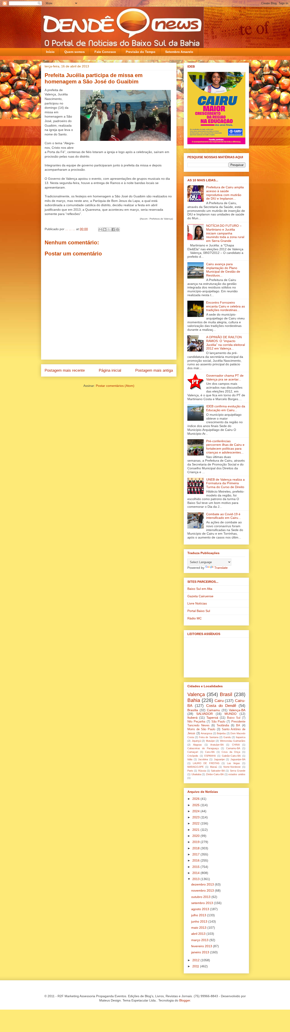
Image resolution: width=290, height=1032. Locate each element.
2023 (196, 817)
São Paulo (218, 721)
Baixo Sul (233, 717)
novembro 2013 (203, 890)
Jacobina (203, 759)
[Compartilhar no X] (109, 229)
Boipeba (221, 733)
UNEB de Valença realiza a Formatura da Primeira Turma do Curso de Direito (225, 483)
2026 (196, 799)
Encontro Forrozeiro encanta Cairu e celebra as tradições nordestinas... (225, 306)
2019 (196, 842)
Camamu (213, 710)
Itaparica (240, 737)
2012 (196, 960)
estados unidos (236, 774)
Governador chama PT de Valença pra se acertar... (225, 377)
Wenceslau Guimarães (233, 740)
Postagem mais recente (65, 370)
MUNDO (231, 714)
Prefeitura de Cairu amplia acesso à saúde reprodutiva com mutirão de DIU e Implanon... (225, 192)
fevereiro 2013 (202, 946)
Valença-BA (237, 710)
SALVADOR (204, 714)
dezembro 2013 (203, 884)
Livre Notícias (197, 603)
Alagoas (197, 744)
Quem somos (74, 52)
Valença (196, 694)
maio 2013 (199, 927)
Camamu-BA (233, 748)
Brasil (226, 694)
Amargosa (206, 733)
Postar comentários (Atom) (115, 385)
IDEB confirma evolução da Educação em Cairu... (225, 408)
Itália (189, 759)
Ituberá (192, 717)
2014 (196, 873)
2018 (196, 848)
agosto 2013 (200, 909)
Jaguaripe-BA (237, 759)
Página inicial (110, 370)
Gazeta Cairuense (200, 596)
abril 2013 (198, 933)
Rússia (202, 770)
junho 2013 (199, 921)
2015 (196, 867)
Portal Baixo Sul (198, 611)
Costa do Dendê (221, 706)
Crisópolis (192, 755)
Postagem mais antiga (154, 370)
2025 (196, 805)
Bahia (193, 700)
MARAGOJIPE (195, 766)
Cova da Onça (231, 752)
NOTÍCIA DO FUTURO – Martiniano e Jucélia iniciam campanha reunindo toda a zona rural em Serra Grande (225, 233)
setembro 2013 (202, 903)
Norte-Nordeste (232, 766)
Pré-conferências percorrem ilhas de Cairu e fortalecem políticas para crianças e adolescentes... (225, 446)
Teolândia (223, 725)
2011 (196, 966)
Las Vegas (233, 763)
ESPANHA (210, 755)
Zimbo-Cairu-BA (215, 774)
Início (50, 52)
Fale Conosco (105, 52)
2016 (196, 860)
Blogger (184, 1000)
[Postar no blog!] (104, 229)
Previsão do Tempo (140, 52)
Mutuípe (210, 740)
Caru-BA (210, 752)
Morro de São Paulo (201, 729)
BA (238, 725)
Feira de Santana (208, 737)
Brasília (192, 710)
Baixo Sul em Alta (199, 588)
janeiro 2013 (200, 952)
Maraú (213, 766)
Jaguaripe (219, 759)
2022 (196, 823)
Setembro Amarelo (179, 52)
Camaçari (192, 752)
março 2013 (200, 940)
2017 (196, 854)
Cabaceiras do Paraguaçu (203, 748)
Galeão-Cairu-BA (231, 755)
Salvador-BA (218, 770)
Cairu (219, 701)
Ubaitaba (196, 774)
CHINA (236, 744)
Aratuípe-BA (217, 744)
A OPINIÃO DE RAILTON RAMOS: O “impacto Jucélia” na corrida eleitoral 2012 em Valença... (225, 342)
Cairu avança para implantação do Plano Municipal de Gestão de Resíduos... (223, 269)
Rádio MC (194, 618)
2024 (196, 811)
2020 (196, 836)
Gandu (227, 737)
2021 (196, 829)
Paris (190, 770)
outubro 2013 (201, 897)
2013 (196, 879)
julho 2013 (199, 915)
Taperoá (212, 717)
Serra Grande (237, 770)
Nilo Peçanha (196, 721)
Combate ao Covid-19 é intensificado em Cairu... (223, 516)
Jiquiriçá (196, 740)
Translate (221, 567)
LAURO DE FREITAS (206, 763)
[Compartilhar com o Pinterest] (117, 229)
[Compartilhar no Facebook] (113, 229)
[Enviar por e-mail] (100, 229)
